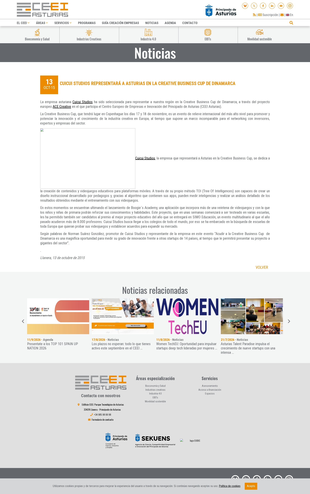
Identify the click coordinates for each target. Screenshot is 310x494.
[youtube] (281, 5)
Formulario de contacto (102, 419)
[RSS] (254, 15)
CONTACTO (190, 23)
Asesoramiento (210, 385)
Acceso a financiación (209, 389)
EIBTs (155, 397)
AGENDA (170, 23)
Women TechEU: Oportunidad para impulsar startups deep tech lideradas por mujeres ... (128, 346)
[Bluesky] (245, 5)
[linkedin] (272, 5)
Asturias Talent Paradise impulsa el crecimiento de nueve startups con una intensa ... (190, 348)
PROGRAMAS (87, 23)
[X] (254, 5)
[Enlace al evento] (65, 316)
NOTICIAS (151, 23)
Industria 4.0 (155, 393)
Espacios (210, 393)
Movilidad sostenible (155, 401)
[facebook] (263, 5)
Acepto (251, 486)
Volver (262, 267)
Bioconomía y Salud (155, 385)
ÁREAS (40, 23)
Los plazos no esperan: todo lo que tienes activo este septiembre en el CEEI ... (63, 346)
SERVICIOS (61, 23)
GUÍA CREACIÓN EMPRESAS (120, 23)
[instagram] (290, 5)
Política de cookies (229, 486)
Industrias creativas (155, 389)
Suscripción (270, 15)
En (291, 15)
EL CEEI (22, 23)
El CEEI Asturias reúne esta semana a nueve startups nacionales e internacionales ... (258, 346)
